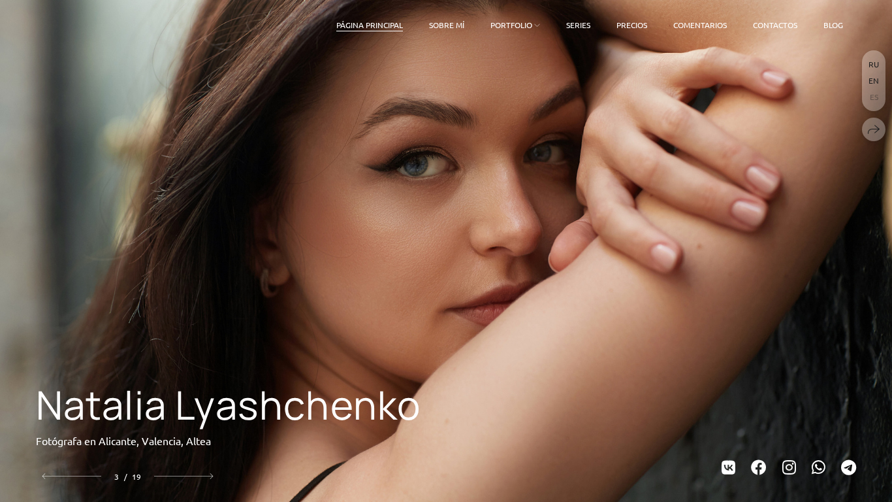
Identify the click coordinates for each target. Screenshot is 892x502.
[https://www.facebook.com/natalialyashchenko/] (759, 467)
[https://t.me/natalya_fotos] (848, 467)
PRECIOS (631, 25)
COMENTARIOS (700, 25)
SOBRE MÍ (446, 25)
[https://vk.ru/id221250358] (728, 467)
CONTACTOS (775, 25)
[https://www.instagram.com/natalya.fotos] (789, 467)
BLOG (833, 25)
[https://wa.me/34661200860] (818, 467)
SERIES (578, 25)
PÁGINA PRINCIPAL (369, 25)
